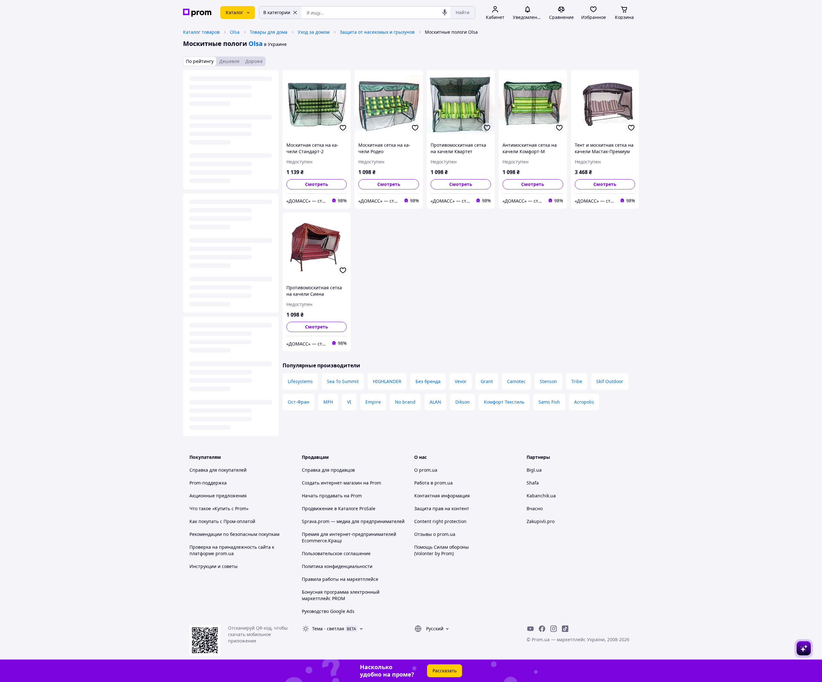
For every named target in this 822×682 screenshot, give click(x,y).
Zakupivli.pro (541, 521)
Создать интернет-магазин (332, 483)
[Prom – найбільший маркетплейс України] (197, 13)
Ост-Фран (298, 402)
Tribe (576, 381)
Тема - (328, 628)
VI (349, 402)
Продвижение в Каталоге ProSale (338, 508)
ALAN (435, 402)
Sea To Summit (343, 381)
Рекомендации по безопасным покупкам (234, 534)
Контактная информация (442, 496)
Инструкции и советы (213, 566)
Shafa (533, 483)
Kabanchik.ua (541, 496)
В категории (276, 12)
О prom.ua (425, 470)
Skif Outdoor (609, 381)
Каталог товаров (201, 32)
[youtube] (530, 629)
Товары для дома (268, 32)
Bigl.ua (534, 470)
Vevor (461, 381)
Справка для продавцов (328, 470)
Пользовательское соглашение (336, 553)
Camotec (516, 381)
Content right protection (440, 521)
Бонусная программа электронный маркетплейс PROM (341, 595)
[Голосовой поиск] (444, 12)
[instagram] (553, 629)
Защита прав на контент (441, 508)
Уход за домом (313, 32)
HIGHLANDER (387, 381)
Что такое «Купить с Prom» (219, 508)
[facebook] (542, 629)
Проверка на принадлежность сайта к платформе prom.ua (231, 550)
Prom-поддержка (208, 483)
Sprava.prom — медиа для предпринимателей (353, 521)
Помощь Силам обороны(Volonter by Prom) (441, 550)
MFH (328, 402)
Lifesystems (300, 381)
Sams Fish (549, 402)
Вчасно (535, 508)
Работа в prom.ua (433, 483)
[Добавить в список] (343, 128)
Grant (487, 381)
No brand (405, 402)
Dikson (462, 402)
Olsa (235, 32)
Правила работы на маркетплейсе (340, 579)
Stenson (548, 381)
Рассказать (445, 671)
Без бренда (428, 381)
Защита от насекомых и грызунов (377, 32)
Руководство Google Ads (328, 611)
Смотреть (316, 184)
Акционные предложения (218, 496)
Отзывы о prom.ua (434, 534)
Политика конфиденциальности (337, 566)
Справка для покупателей (218, 470)
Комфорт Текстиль (504, 402)
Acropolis (584, 402)
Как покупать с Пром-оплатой (222, 521)
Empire (373, 402)
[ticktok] (565, 629)
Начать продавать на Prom (332, 496)
